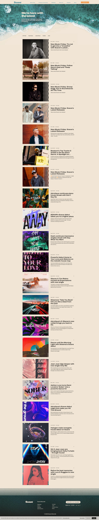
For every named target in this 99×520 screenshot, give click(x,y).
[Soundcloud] (76, 505)
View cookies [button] (82, 518)
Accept (94, 518)
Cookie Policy (55, 507)
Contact (54, 504)
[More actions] (74, 41)
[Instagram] (71, 505)
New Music (30, 35)
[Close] (97, 518)
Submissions (40, 508)
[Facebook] (74, 505)
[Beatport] (78, 505)
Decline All (88, 518)
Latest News (37, 35)
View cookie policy (66, 518)
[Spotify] (66, 505)
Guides (44, 35)
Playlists (39, 507)
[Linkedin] (73, 505)
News (53, 508)
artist (49, 35)
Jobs (53, 505)
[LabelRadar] (79, 505)
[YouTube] (67, 505)
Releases (39, 504)
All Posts (24, 35)
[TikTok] (69, 505)
